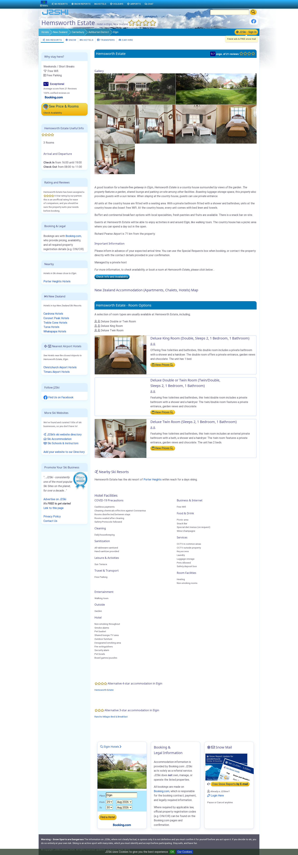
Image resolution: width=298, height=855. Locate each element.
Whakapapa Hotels (54, 331)
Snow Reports (82, 4)
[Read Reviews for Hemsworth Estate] (53, 97)
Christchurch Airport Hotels (60, 367)
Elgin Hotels (111, 747)
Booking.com (73, 236)
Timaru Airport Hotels (56, 371)
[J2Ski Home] (55, 14)
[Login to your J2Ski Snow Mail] (229, 766)
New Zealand (60, 32)
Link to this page (53, 508)
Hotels (45, 32)
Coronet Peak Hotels (56, 318)
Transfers (107, 39)
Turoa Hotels (51, 327)
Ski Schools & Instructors (62, 443)
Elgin (115, 32)
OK (172, 851)
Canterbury (78, 32)
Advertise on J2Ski (54, 499)
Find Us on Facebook (60, 397)
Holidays (118, 4)
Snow (72, 39)
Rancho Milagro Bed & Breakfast (111, 716)
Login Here (217, 795)
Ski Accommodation (59, 439)
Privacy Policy (52, 516)
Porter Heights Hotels (57, 281)
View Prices (162, 364)
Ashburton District (98, 32)
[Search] (253, 12)
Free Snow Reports (230, 784)
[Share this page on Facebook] (253, 22)
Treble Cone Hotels (55, 322)
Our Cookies (184, 851)
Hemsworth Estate (104, 689)
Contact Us (50, 521)
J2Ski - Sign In (247, 32)
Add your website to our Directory (64, 452)
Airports (135, 4)
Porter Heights (152, 479)
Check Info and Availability (112, 276)
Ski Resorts (53, 39)
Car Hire (127, 39)
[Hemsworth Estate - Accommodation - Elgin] (135, 88)
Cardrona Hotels (53, 313)
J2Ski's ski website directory (64, 434)
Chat (150, 4)
